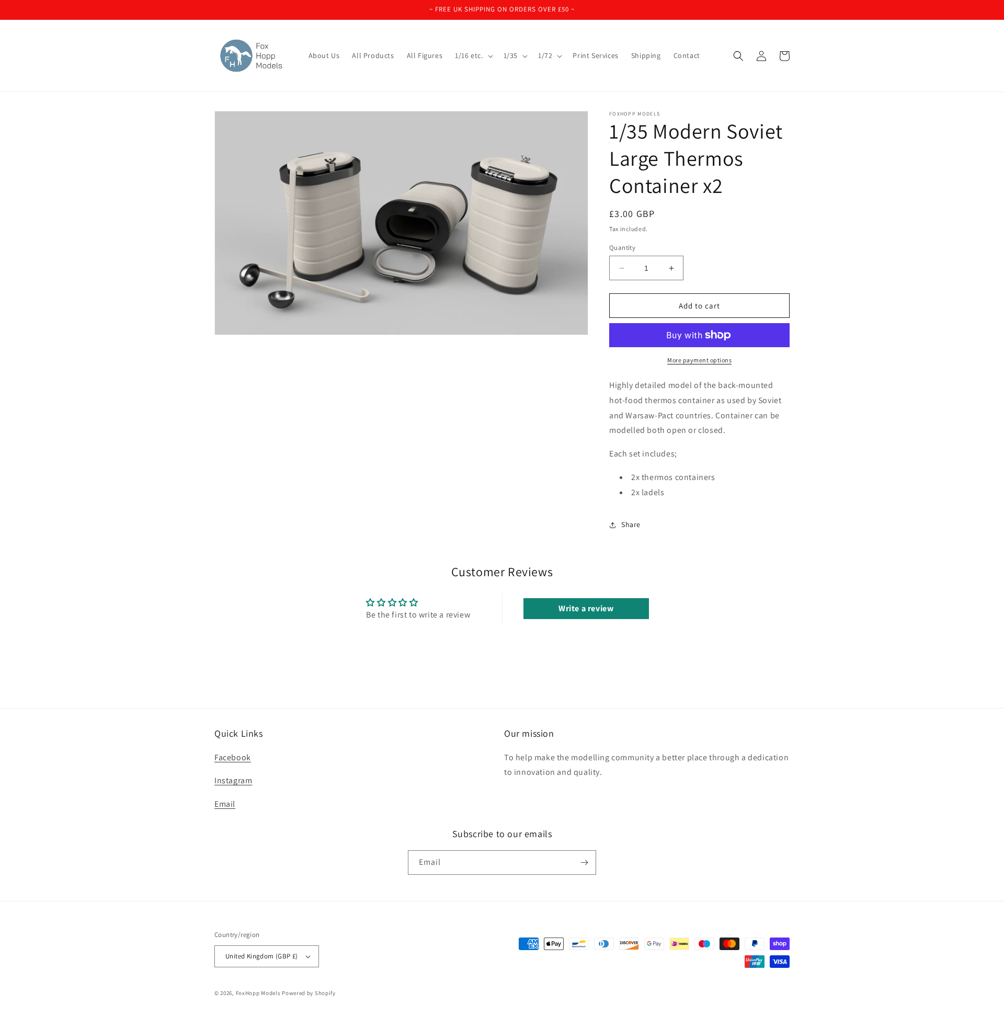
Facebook (232, 757)
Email (224, 803)
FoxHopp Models (258, 993)
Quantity (622, 247)
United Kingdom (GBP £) (261, 956)
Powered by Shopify (309, 993)
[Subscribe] (584, 862)
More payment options (699, 360)
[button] (473, 55)
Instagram (233, 780)
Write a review (585, 608)
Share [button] (631, 524)
